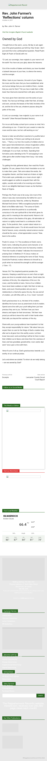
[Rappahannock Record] (23, 6)
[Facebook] (6, 393)
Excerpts (5, 377)
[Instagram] (16, 393)
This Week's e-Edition (11, 405)
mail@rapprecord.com (27, 598)
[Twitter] (25, 393)
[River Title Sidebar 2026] (23, 477)
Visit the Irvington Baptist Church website (17, 32)
